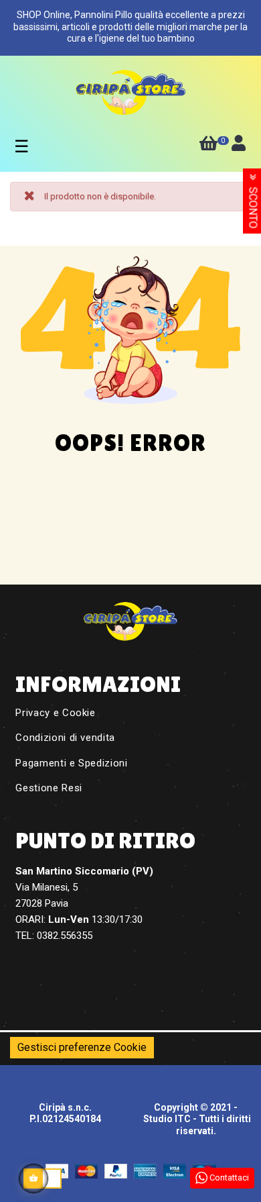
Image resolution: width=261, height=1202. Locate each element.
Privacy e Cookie (55, 713)
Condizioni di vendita (65, 738)
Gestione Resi (48, 788)
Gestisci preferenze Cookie (82, 1047)
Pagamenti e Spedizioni (71, 763)
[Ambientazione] (239, 146)
